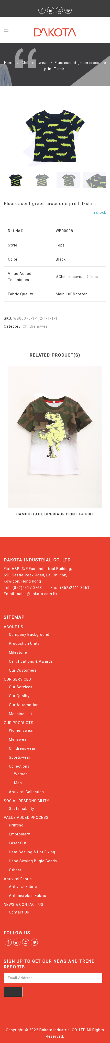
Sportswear (19, 757)
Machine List (20, 714)
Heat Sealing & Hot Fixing (32, 852)
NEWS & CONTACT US (23, 904)
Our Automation (24, 705)
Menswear (18, 739)
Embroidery (19, 834)
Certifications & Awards (31, 661)
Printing (16, 825)
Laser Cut (18, 843)
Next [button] (91, 136)
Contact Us (19, 912)
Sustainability (21, 809)
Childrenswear (34, 63)
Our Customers (23, 670)
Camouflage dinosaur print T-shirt (55, 514)
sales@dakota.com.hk (37, 594)
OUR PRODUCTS (19, 723)
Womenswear (21, 730)
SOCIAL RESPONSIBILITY (26, 801)
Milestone (18, 652)
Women (21, 774)
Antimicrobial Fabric (27, 896)
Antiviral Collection (26, 792)
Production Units (24, 643)
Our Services (20, 687)
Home (9, 63)
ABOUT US (13, 627)
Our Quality (19, 696)
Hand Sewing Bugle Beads (33, 861)
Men (18, 783)
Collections (19, 766)
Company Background (29, 634)
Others (15, 870)
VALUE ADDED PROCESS (26, 817)
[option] (55, 135)
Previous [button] (16, 136)
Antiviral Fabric (18, 879)
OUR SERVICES (17, 679)
